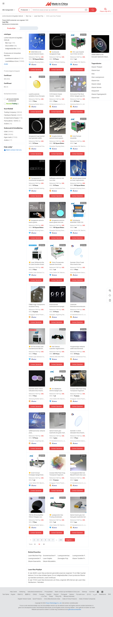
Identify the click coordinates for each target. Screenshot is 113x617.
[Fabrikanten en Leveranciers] (56, 4)
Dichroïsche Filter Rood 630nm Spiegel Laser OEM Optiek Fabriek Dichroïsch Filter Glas (78, 95)
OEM (8, 134)
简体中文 (20, 594)
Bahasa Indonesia (69, 596)
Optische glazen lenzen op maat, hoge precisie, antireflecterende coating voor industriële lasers (78, 179)
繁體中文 (27, 594)
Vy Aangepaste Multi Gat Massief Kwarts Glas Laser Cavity (78, 474)
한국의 (89, 594)
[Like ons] (98, 591)
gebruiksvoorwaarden (74, 609)
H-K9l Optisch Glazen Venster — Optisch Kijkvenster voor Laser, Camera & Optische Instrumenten (56, 95)
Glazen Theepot (96, 67)
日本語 (35, 594)
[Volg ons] (102, 591)
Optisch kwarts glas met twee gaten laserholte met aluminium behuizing (78, 516)
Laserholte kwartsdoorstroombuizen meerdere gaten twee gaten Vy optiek (78, 305)
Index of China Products (69, 599)
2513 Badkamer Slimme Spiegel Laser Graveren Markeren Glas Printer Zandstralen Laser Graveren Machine (56, 390)
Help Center (13, 591)
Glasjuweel (95, 91)
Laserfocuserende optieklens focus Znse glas (37, 95)
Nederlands (102, 594)
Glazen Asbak (96, 84)
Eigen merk (10, 137)
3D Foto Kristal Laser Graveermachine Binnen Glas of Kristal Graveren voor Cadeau (36, 347)
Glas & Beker (11, 46)
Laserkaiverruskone (14, 58)
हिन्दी (109, 594)
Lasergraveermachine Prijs (64, 555)
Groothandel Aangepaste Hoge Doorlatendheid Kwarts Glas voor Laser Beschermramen (56, 53)
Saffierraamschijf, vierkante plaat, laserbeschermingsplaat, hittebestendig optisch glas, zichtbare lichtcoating (37, 432)
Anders (8, 140)
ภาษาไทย (44, 596)
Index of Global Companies (87, 599)
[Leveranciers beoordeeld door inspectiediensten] (14, 100)
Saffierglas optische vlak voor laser (56, 179)
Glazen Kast (95, 70)
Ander (6, 64)
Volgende (69, 540)
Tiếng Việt (58, 596)
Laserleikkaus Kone (14, 61)
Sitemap (84, 591)
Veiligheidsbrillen (13, 48)
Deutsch (56, 594)
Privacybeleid (49, 591)
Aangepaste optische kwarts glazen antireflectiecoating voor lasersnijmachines (36, 221)
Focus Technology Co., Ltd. (54, 603)
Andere (8, 124)
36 (39, 544)
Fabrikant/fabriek (13, 115)
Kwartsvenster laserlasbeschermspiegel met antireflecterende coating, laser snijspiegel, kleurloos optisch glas (56, 305)
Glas (93, 74)
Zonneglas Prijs (63, 558)
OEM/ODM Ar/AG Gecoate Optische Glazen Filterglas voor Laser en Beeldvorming (36, 53)
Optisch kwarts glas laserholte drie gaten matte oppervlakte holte (57, 432)
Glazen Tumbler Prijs (79, 558)
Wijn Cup (10, 43)
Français (41, 594)
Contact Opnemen (36, 69)
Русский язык (80, 594)
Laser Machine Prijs (34, 555)
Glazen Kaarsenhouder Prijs (35, 561)
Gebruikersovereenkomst (35, 591)
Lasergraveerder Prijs (79, 555)
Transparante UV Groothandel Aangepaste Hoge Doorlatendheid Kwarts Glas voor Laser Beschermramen (36, 179)
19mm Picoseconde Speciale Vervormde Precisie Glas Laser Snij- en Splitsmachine (57, 263)
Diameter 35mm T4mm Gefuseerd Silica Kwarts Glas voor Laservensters (36, 390)
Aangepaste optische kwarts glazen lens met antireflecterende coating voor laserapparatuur (56, 221)
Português (64, 594)
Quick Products (37, 599)
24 (35, 544)
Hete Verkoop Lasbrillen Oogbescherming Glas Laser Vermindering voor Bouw (57, 347)
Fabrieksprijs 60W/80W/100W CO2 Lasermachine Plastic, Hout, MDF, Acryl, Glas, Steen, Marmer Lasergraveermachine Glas (78, 221)
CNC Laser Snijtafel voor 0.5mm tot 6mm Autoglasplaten (77, 53)
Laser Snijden (47, 558)
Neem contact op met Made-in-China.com (67, 591)
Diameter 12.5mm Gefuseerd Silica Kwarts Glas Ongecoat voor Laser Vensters (77, 432)
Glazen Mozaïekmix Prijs (50, 561)
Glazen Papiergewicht (98, 94)
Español (49, 594)
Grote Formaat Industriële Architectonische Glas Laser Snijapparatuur (76, 137)
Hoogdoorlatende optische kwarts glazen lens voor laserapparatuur (57, 137)
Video (42, 34)
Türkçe (51, 596)
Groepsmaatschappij (13, 118)
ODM (8, 131)
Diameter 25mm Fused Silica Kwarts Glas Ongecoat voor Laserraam (78, 263)
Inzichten (92, 591)
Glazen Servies (96, 87)
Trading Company (13, 112)
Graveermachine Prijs (50, 555)
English (13, 594)
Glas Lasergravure (97, 77)
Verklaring (22, 591)
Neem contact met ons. (14, 150)
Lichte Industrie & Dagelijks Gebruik (13, 39)
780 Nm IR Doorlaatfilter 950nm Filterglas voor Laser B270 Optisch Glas (36, 516)
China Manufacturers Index (52, 599)
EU (6, 87)
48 (44, 544)
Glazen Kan (95, 80)
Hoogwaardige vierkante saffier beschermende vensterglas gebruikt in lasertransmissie (77, 347)
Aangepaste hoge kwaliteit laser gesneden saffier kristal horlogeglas (37, 137)
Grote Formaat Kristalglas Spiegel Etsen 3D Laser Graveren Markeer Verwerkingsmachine (37, 474)
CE (7, 79)
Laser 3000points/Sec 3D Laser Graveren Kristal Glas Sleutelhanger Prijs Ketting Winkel (36, 263)
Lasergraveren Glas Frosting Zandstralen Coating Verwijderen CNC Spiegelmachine (57, 516)
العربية (95, 594)
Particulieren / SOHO (12, 121)
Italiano (71, 594)
